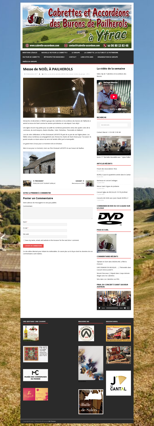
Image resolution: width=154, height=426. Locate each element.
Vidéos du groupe (30, 61)
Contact (72, 57)
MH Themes (52, 421)
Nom (25, 222)
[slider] (112, 308)
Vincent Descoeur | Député (106, 273)
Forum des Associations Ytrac (107, 169)
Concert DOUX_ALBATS (105, 270)
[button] (114, 300)
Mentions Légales (30, 53)
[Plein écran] (128, 308)
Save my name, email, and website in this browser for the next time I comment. (52, 240)
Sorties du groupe (79, 74)
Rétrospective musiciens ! (54, 57)
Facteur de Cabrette (31, 57)
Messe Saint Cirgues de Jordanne (108, 186)
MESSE (63, 74)
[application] (114, 300)
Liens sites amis (87, 57)
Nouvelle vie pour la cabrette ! (54, 53)
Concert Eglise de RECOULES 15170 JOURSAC (112, 192)
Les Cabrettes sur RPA (111, 279)
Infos (45, 74)
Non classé (69, 74)
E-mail (25, 228)
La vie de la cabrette (54, 74)
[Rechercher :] (113, 125)
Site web (26, 234)
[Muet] (125, 308)
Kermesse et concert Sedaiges (107, 181)
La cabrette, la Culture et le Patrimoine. (101, 53)
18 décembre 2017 (32, 74)
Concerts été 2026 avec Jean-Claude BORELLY (112, 198)
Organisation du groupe (108, 57)
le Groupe (76, 53)
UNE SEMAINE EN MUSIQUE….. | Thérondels (112, 267)
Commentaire (27, 206)
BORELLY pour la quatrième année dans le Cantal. (114, 175)
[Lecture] (99, 308)
